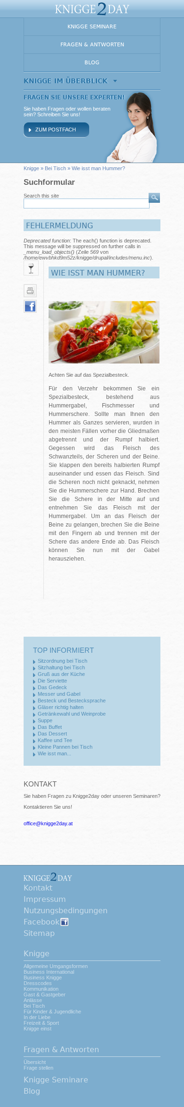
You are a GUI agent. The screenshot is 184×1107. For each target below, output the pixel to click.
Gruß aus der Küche (61, 674)
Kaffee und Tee (55, 740)
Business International (49, 972)
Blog (92, 63)
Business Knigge (43, 977)
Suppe (45, 720)
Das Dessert (52, 733)
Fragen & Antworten (92, 45)
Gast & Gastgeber (45, 994)
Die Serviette (52, 680)
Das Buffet (50, 727)
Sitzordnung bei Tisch (62, 661)
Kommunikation (41, 989)
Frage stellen (38, 1068)
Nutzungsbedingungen (66, 910)
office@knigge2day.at (48, 823)
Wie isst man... (54, 753)
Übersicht (35, 1062)
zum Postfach (55, 129)
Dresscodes (38, 983)
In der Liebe (37, 1017)
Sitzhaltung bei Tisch (61, 667)
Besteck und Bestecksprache (72, 700)
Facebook (41, 921)
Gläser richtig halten (61, 707)
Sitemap (39, 933)
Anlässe (33, 1000)
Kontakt (38, 887)
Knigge (31, 168)
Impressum (45, 899)
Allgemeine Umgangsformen (56, 966)
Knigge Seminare (92, 27)
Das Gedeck (52, 687)
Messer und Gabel (59, 694)
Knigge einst (37, 1028)
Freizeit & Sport (41, 1023)
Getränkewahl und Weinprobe (72, 714)
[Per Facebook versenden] (30, 306)
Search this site (41, 196)
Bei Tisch (55, 168)
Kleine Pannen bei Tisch (65, 747)
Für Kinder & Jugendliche (52, 1011)
